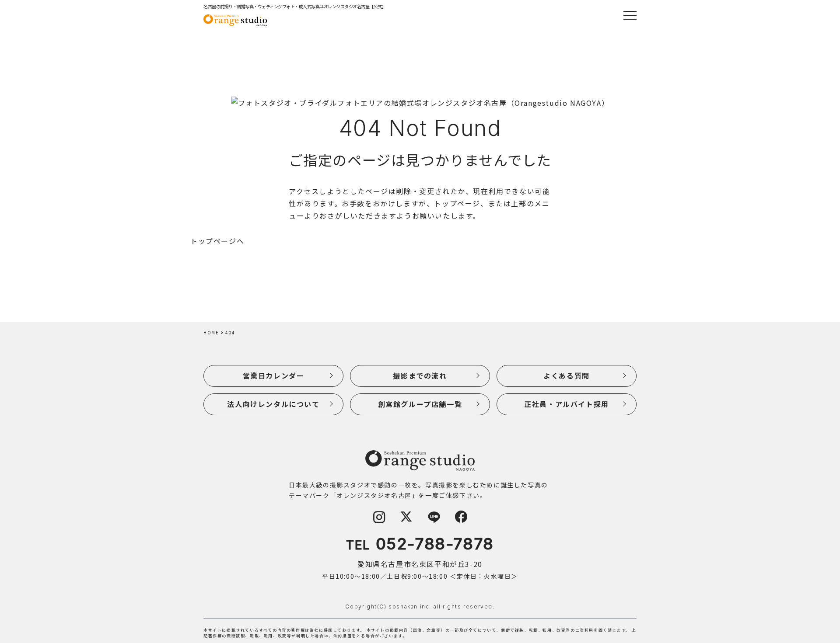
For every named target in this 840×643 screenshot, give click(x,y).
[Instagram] (378, 520)
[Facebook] (461, 520)
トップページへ (217, 241)
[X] (406, 520)
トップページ (457, 203)
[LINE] (433, 520)
